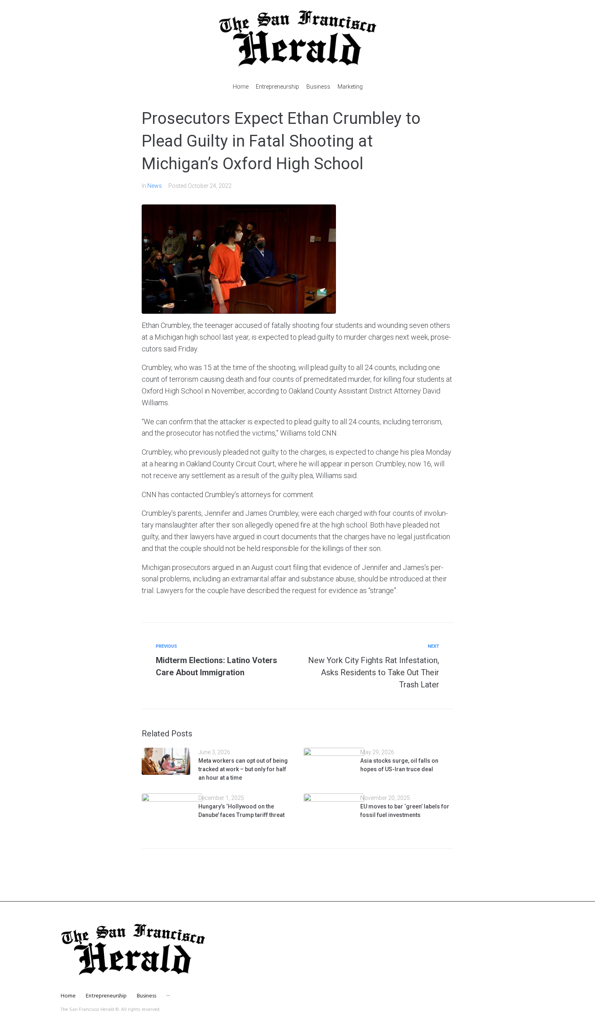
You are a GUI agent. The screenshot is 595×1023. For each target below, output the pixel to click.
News (154, 186)
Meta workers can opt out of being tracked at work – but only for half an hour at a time (243, 769)
